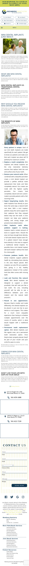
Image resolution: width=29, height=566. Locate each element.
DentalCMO (14, 563)
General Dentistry (11, 527)
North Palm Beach (13, 514)
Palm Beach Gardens (12, 511)
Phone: (3, 474)
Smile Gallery (10, 551)
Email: (3, 461)
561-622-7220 (16, 421)
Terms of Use (10, 558)
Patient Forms (10, 555)
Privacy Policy (10, 556)
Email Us (8, 23)
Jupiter (20, 511)
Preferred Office (6, 467)
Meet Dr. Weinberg (11, 519)
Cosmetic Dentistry (11, 529)
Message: (4, 481)
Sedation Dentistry (11, 532)
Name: (3, 454)
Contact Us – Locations (12, 522)
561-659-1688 (16, 397)
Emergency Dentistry (12, 535)
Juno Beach (8, 17)
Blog (8, 521)
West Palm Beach (8, 20)
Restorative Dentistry (12, 534)
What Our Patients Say (12, 553)
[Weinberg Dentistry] (14, 11)
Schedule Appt (22, 23)
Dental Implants (10, 530)
